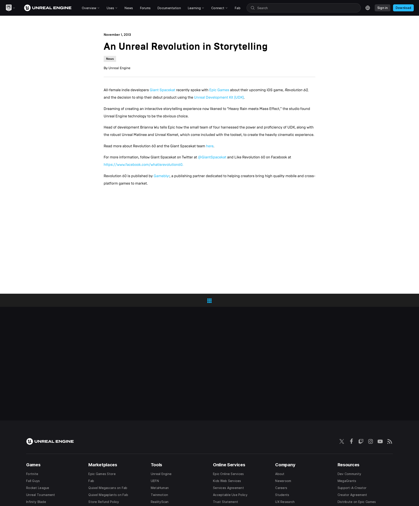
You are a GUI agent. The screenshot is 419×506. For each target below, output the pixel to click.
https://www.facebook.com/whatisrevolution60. (143, 164)
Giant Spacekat (162, 90)
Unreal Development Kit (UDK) (219, 97)
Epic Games (219, 90)
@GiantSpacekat (212, 157)
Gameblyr (162, 176)
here (209, 146)
